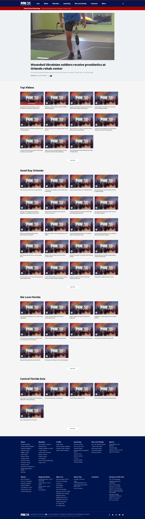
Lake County (24, 454)
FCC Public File (60, 503)
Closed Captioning (61, 501)
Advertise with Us (61, 495)
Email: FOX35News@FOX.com (80, 482)
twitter (112, 514)
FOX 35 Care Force (79, 446)
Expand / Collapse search (123, 3)
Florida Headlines (25, 444)
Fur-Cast (76, 458)
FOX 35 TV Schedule (26, 481)
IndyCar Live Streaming (115, 489)
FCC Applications (60, 505)
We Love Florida (78, 444)
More (104, 4)
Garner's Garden (78, 456)
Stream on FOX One (116, 477)
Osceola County (25, 460)
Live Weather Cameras (45, 444)
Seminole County (25, 462)
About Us (59, 477)
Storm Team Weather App (46, 460)
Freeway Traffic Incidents (63, 448)
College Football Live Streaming (114, 482)
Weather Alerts (43, 446)
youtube (119, 514)
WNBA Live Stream (114, 498)
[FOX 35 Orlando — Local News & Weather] (26, 4)
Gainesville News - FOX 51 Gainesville (46, 480)
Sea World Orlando (97, 450)
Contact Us (59, 483)
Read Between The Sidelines (114, 445)
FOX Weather (42, 458)
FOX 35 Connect (78, 488)
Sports (111, 442)
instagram (116, 514)
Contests (95, 477)
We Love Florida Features (98, 444)
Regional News (44, 477)
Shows (23, 477)
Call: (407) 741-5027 (79, 479)
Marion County (25, 456)
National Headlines (26, 448)
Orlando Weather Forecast (46, 448)
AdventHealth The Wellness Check (81, 451)
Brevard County (25, 450)
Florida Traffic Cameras (62, 450)
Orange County (25, 458)
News (23, 442)
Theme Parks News (97, 446)
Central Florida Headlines (27, 446)
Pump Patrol (59, 444)
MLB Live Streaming (114, 485)
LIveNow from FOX (26, 489)
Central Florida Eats (26, 491)
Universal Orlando (96, 452)
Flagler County (25, 452)
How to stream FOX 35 (62, 479)
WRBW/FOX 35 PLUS (62, 499)
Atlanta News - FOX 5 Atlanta (44, 487)
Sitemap (23, 472)
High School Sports (114, 452)
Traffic (58, 442)
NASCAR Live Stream (115, 487)
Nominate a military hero (27, 466)
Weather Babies (78, 448)
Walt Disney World (97, 448)
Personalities (59, 485)
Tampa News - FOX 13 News (45, 483)
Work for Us (59, 487)
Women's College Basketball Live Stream (115, 495)
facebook (109, 514)
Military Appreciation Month (26, 469)
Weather (42, 442)
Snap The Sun (42, 462)
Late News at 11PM (26, 487)
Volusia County (25, 464)
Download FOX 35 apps (62, 493)
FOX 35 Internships (61, 489)
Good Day (77, 442)
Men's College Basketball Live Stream (116, 491)
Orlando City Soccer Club (116, 450)
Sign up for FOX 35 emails (63, 491)
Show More (72, 160)
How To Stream (25, 479)
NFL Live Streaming (114, 479)
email (123, 514)
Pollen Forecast (43, 456)
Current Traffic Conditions (63, 446)
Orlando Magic (113, 448)
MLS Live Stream (113, 500)
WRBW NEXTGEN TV (61, 497)
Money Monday (78, 462)
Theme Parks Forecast (45, 452)
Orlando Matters (25, 485)
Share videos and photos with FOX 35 (80, 485)
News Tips (78, 477)
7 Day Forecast (43, 450)
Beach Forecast (43, 454)
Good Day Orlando (26, 483)
